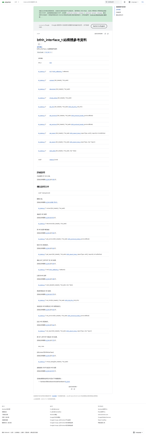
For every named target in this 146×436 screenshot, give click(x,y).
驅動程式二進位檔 (6, 422)
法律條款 (17, 432)
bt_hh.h (48, 52)
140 (53, 179)
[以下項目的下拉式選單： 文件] (19, 2)
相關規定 (4, 412)
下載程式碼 (5, 414)
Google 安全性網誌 (55, 417)
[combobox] (113, 2)
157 (53, 371)
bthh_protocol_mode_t (77, 115)
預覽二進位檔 (5, 417)
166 (53, 325)
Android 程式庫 (6, 409)
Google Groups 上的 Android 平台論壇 (60, 420)
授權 (22, 432)
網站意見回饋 (34, 432)
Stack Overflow (102, 420)
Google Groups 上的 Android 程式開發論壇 (61, 422)
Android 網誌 (53, 414)
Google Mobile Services (104, 417)
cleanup (52, 159)
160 (53, 310)
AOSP (38, 33)
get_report (53, 133)
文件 (16, 2)
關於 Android (5, 432)
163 (53, 248)
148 (53, 279)
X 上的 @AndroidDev (55, 412)
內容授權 (54, 396)
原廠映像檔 (5, 420)
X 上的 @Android (54, 409)
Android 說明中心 (102, 409)
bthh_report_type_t (75, 133)
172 (53, 340)
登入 (143, 2)
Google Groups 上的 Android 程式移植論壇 (61, 425)
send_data (53, 151)
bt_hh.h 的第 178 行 (51, 202)
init (51, 71)
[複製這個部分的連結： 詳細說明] (47, 173)
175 (53, 294)
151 (53, 218)
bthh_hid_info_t (72, 107)
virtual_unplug (54, 98)
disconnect (53, 89)
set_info (52, 107)
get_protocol (53, 115)
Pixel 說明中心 (101, 412)
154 (53, 233)
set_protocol (53, 124)
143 (53, 356)
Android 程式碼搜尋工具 (30, 2)
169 (53, 264)
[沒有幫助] (108, 33)
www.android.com (103, 414)
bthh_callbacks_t (57, 71)
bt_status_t (41, 71)
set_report (53, 142)
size (51, 62)
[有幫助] (105, 33)
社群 (12, 432)
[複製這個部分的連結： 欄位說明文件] (50, 187)
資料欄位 (39, 47)
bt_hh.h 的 (48, 218)
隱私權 (27, 432)
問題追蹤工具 (101, 422)
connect (52, 80)
